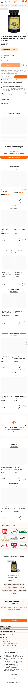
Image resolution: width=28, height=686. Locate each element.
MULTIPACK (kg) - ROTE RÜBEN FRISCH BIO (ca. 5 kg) (7, 508)
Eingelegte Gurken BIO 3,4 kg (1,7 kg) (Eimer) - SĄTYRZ (19, 508)
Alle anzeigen (14, 253)
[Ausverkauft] (18, 570)
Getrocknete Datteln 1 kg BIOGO (7, 190)
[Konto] (6, 2)
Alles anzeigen (15, 525)
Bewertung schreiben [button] (14, 157)
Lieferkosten (22, 590)
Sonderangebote (7, 590)
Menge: (3, 57)
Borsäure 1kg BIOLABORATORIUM (7, 312)
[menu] (2, 2)
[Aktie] (26, 65)
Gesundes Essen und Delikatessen (14, 584)
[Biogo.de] (5, 531)
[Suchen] (9, 2)
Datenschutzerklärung (10, 670)
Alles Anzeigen (14, 169)
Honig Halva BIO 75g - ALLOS (7, 357)
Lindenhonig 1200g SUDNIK (19, 230)
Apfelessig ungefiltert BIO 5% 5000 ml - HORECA (7, 468)
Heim (2, 5)
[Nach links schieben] (19, 201)
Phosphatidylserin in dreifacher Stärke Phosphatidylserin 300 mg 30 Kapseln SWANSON (14, 576)
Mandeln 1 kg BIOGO (20, 190)
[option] (14, 21)
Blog (15, 590)
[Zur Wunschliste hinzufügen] (18, 567)
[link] (23, 65)
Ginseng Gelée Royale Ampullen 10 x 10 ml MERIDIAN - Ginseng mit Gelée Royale (20, 397)
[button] (14, 94)
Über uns (21, 587)
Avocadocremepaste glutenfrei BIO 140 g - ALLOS (20, 358)
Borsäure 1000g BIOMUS (19, 273)
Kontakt (14, 593)
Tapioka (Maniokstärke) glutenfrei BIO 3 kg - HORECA (20, 468)
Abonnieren (20, 76)
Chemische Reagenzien (10, 587)
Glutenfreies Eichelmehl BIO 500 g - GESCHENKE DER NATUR (7, 230)
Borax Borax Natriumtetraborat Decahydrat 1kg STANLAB (7, 273)
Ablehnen (13, 678)
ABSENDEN (14, 620)
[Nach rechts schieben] (24, 201)
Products (7, 5)
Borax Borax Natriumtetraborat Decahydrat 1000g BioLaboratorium (20, 312)
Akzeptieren (13, 674)
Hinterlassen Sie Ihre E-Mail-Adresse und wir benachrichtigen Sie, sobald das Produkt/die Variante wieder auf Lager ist (14, 71)
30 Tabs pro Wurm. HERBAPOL (6, 397)
